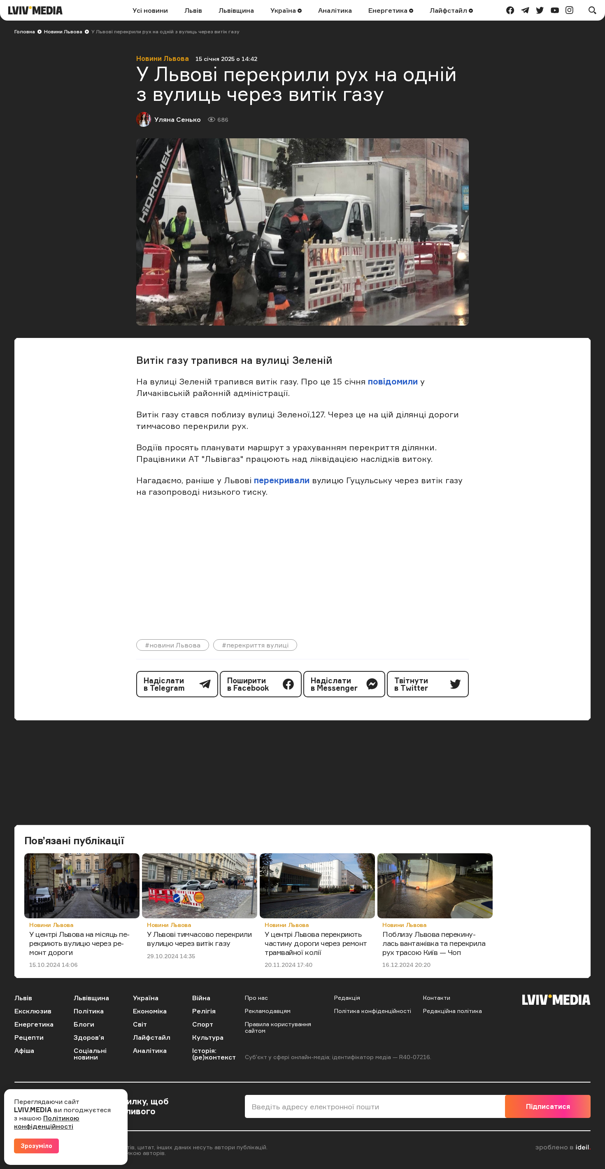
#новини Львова (172, 645)
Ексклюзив (32, 1011)
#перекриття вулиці (255, 645)
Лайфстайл (449, 10)
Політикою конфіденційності (46, 1122)
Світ (140, 1024)
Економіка (150, 1011)
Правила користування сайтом (278, 1027)
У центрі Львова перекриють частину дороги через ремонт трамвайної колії (316, 942)
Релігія (204, 1011)
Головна (24, 31)
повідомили (392, 381)
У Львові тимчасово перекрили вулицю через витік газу (199, 938)
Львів (193, 10)
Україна (284, 10)
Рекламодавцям (268, 1010)
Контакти (436, 997)
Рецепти (29, 1037)
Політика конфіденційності (372, 1010)
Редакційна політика (452, 1010)
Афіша (24, 1050)
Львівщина (236, 10)
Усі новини (150, 10)
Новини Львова (63, 31)
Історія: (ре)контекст (214, 1053)
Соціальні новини (90, 1053)
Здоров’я (89, 1037)
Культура (207, 1037)
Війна (201, 998)
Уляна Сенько (177, 119)
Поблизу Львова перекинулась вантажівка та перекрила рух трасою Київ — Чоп (433, 942)
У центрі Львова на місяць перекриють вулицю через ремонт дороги (79, 942)
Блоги (84, 1024)
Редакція (347, 997)
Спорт (202, 1024)
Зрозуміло (36, 1145)
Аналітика (335, 10)
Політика (89, 1011)
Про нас (256, 997)
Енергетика (388, 10)
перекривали (281, 480)
